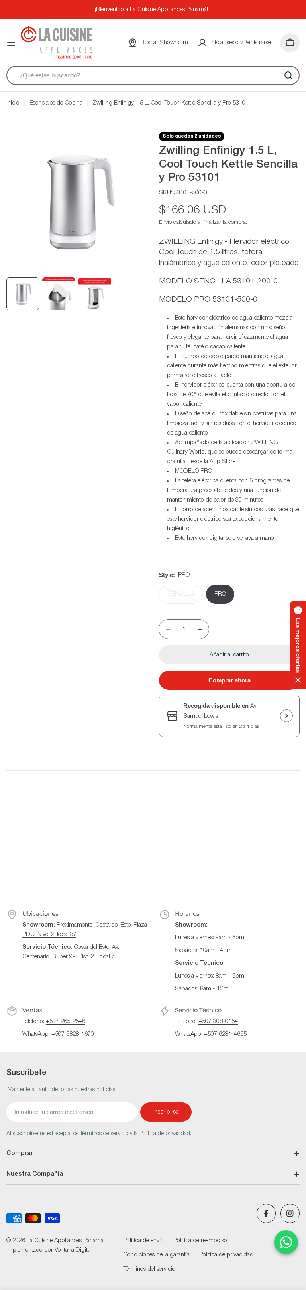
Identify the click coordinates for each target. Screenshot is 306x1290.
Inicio (13, 103)
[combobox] (153, 75)
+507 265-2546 (65, 1021)
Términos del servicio (149, 1269)
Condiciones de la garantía (156, 1255)
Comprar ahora (229, 680)
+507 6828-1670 (72, 1034)
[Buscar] (288, 75)
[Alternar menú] (11, 42)
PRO (220, 594)
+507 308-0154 (218, 1021)
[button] (298, 645)
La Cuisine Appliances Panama (65, 1240)
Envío (165, 222)
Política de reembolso (200, 1240)
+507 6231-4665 (225, 1034)
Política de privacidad (226, 1255)
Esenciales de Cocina (55, 103)
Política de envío (143, 1240)
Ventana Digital (73, 1250)
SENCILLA (185, 597)
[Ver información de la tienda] (286, 715)
